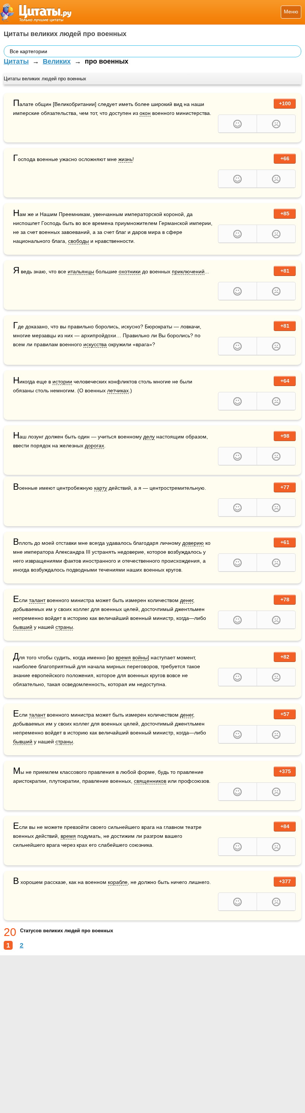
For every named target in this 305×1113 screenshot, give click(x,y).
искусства (95, 344)
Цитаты (16, 61)
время (123, 657)
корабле (118, 882)
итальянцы (81, 271)
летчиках (118, 390)
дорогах (94, 445)
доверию (193, 543)
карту (100, 488)
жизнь (125, 159)
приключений (188, 271)
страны (64, 627)
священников (150, 781)
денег (186, 600)
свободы (78, 241)
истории (62, 382)
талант (37, 600)
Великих (57, 61)
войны (140, 657)
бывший (22, 627)
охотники (130, 271)
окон (145, 113)
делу (149, 437)
